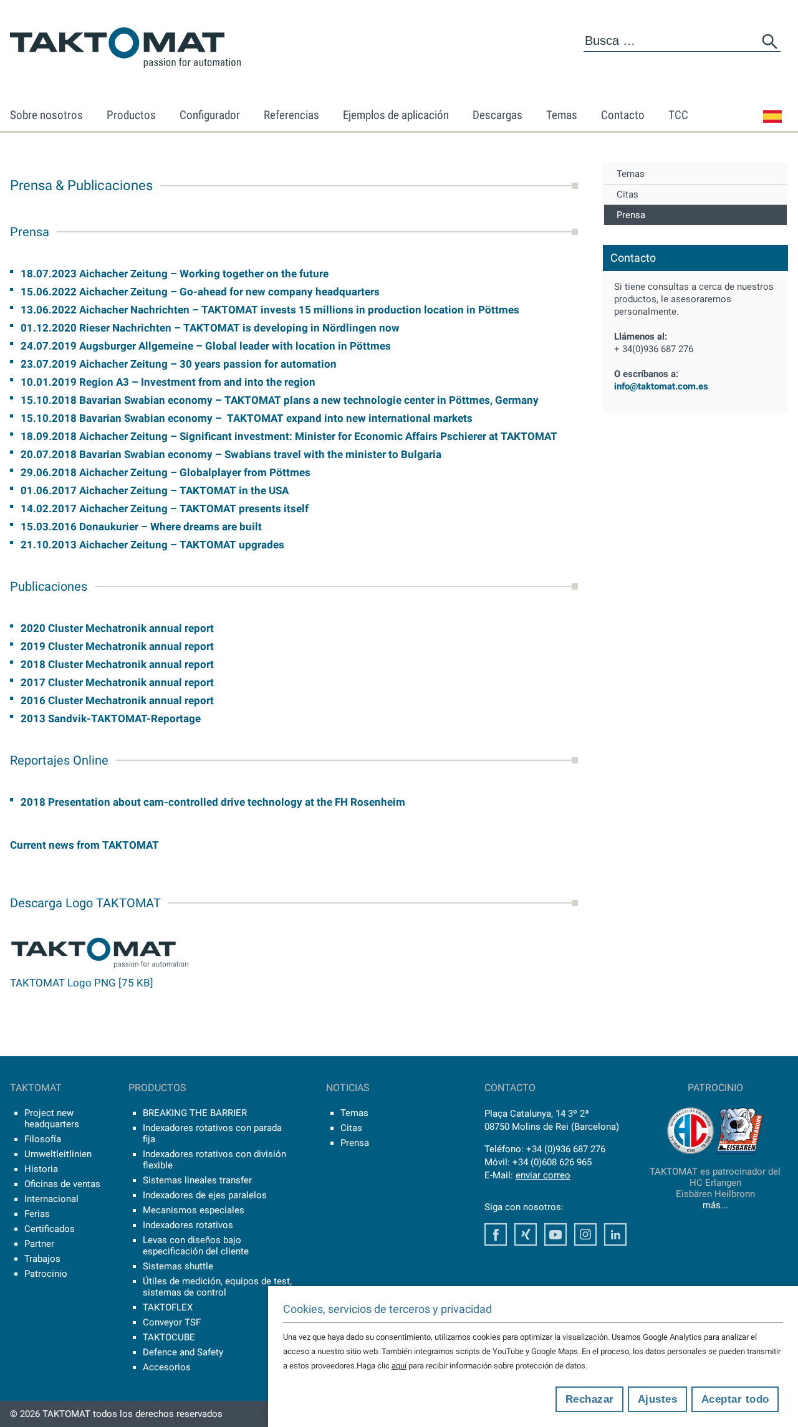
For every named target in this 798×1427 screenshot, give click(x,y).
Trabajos (42, 1258)
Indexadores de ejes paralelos (205, 1195)
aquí (399, 1365)
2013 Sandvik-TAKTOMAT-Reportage (111, 718)
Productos (131, 115)
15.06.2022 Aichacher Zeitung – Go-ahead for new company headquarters (200, 291)
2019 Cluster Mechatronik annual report (117, 646)
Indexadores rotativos (188, 1225)
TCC (678, 115)
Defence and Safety (183, 1352)
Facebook (495, 1234)
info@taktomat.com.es (661, 386)
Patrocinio (45, 1273)
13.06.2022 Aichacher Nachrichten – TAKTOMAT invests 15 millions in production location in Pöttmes (270, 309)
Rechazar (589, 1399)
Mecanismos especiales (193, 1210)
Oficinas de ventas (62, 1184)
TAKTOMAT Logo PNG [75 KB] (81, 982)
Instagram (585, 1234)
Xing (525, 1234)
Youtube (555, 1234)
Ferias (37, 1213)
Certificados (49, 1228)
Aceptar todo (735, 1399)
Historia (41, 1169)
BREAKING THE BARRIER (195, 1113)
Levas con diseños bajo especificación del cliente (196, 1245)
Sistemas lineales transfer (197, 1180)
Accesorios (167, 1367)
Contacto (623, 115)
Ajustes (658, 1399)
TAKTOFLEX (168, 1307)
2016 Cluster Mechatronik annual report (117, 700)
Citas (627, 194)
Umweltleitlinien (58, 1154)
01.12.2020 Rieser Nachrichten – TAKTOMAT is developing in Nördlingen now (210, 328)
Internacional (51, 1199)
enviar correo (543, 1175)
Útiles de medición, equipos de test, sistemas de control (217, 1287)
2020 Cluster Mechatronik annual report (117, 628)
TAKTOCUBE (169, 1337)
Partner (39, 1243)
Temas (561, 115)
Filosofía (42, 1139)
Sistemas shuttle (178, 1266)
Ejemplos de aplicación (396, 115)
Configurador (210, 115)
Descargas (497, 115)
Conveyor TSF (172, 1322)
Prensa (631, 215)
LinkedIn (615, 1234)
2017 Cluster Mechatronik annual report (117, 682)
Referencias (291, 115)
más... (715, 1205)
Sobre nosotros (46, 115)
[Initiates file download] (100, 966)
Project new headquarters (51, 1118)
